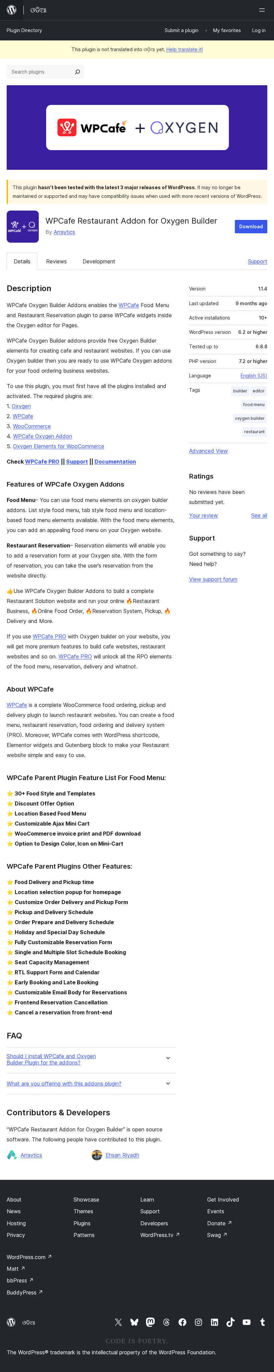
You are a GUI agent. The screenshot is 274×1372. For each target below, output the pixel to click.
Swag (217, 1235)
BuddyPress (25, 1292)
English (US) (254, 375)
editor (259, 390)
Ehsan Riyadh (122, 1155)
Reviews (56, 261)
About (14, 1199)
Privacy (16, 1235)
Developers (154, 1223)
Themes (83, 1211)
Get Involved (223, 1199)
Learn (147, 1199)
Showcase (86, 1199)
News (14, 1211)
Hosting (16, 1223)
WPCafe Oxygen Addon (42, 436)
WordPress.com (29, 1257)
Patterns (84, 1235)
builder (240, 390)
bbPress (20, 1280)
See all (259, 515)
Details (22, 261)
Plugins (82, 1223)
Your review (203, 515)
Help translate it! (184, 49)
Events (215, 1211)
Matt (16, 1268)
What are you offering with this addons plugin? (64, 1084)
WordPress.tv (160, 1235)
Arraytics (64, 232)
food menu (254, 404)
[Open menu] (263, 10)
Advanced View (208, 451)
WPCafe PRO (42, 461)
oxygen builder (250, 418)
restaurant (254, 431)
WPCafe (129, 305)
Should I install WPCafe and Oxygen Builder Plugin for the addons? (51, 1059)
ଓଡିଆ (28, 1322)
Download (251, 226)
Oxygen (21, 406)
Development (99, 261)
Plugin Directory (24, 30)
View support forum (213, 579)
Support (257, 261)
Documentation (115, 461)
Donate (219, 1223)
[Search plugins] (77, 72)
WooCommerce (32, 426)
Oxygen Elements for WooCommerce (58, 446)
